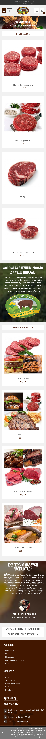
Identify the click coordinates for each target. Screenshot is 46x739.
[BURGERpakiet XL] (23, 117)
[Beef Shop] (23, 11)
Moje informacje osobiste (14, 660)
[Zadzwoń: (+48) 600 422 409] (23, 3)
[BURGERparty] (23, 355)
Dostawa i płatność (12, 684)
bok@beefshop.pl (21, 722)
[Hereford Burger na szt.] (23, 61)
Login (7, 663)
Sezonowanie (10, 680)
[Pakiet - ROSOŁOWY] (23, 524)
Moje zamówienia (12, 654)
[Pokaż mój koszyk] (42, 10)
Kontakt (8, 687)
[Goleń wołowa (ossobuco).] (23, 229)
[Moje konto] (9, 11)
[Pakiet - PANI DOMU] (23, 468)
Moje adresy (10, 657)
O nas (7, 677)
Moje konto (9, 651)
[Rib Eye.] (23, 173)
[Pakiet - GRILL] (23, 411)
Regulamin (9, 690)
